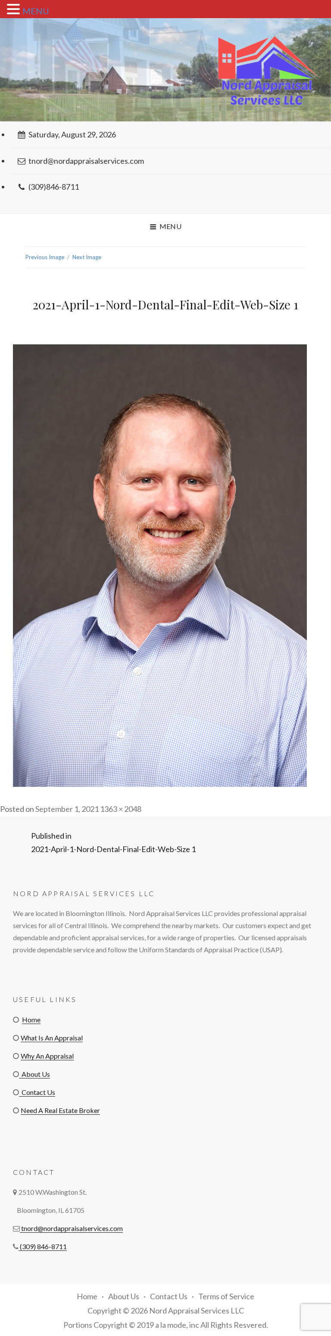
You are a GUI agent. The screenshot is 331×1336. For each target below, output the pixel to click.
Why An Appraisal (47, 1056)
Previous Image (44, 257)
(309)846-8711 (53, 186)
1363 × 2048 (120, 809)
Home (31, 1019)
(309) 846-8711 (43, 1246)
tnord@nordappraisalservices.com (86, 160)
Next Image (86, 257)
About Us (34, 1074)
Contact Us (37, 1092)
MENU (35, 11)
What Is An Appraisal (52, 1038)
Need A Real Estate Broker (60, 1110)
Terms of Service (226, 1296)
